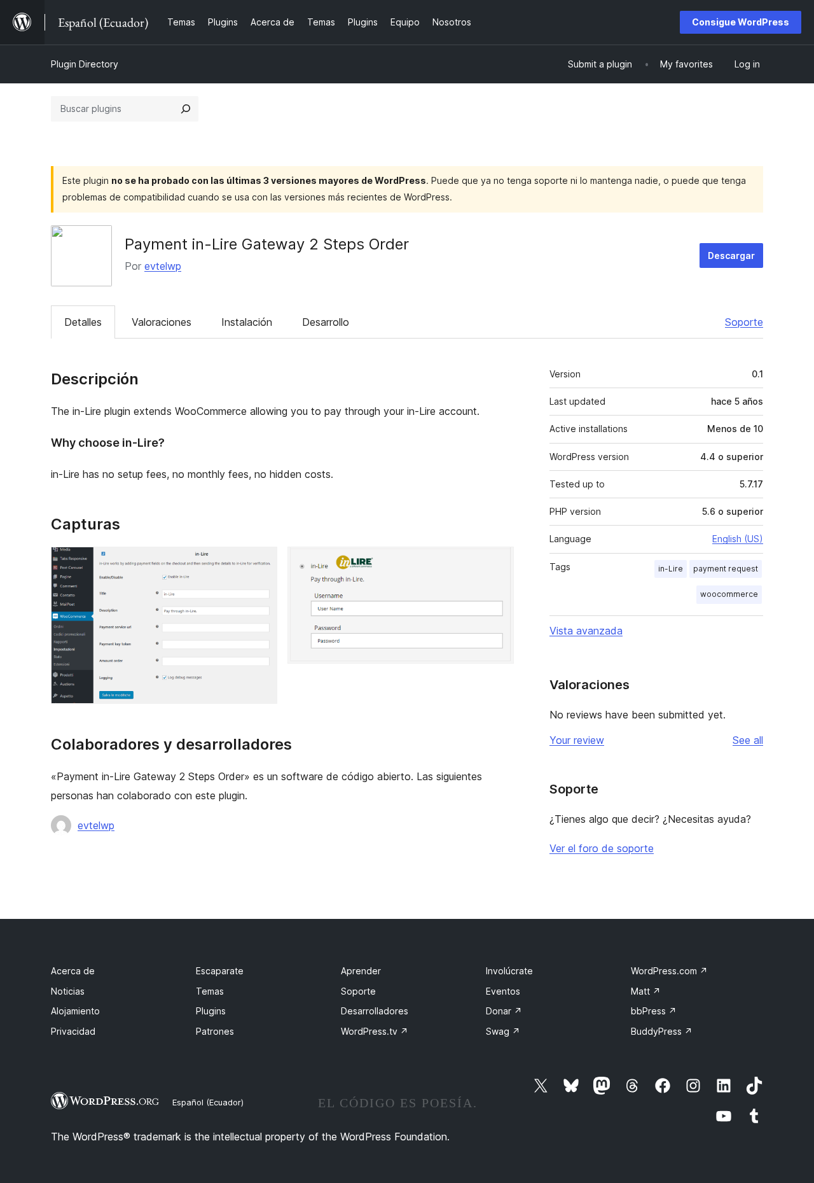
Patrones (215, 1031)
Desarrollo (325, 322)
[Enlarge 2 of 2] (496, 563)
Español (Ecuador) (208, 1102)
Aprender (361, 970)
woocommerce (729, 594)
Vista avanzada (586, 630)
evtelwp (162, 266)
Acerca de (73, 970)
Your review (576, 740)
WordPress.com (669, 970)
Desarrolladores (374, 1010)
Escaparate (220, 970)
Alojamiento (75, 1010)
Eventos (503, 991)
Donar (504, 1010)
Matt (646, 991)
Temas (210, 991)
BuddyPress (662, 1031)
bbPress (654, 1010)
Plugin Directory (84, 64)
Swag (503, 1031)
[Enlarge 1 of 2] (260, 563)
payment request (725, 568)
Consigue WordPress (740, 22)
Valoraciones (161, 322)
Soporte (744, 322)
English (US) (737, 538)
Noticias (68, 991)
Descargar (731, 255)
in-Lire (670, 568)
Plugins (211, 1010)
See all (748, 740)
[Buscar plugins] (185, 109)
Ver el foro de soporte (601, 848)
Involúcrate (509, 970)
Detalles (83, 322)
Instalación (246, 322)
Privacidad (73, 1031)
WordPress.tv (374, 1031)
